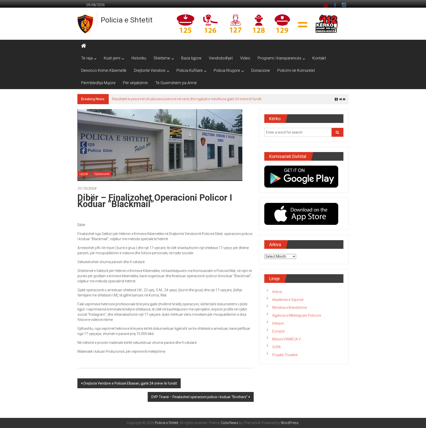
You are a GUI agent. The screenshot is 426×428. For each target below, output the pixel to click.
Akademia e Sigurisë (287, 300)
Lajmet (83, 174)
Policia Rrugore (227, 70)
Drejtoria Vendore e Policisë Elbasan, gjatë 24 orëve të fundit (130, 383)
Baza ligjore (191, 58)
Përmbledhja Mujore (98, 82)
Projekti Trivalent (285, 355)
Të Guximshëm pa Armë (176, 82)
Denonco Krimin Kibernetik (103, 70)
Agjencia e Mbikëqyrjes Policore (296, 315)
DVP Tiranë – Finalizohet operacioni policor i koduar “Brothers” (199, 397)
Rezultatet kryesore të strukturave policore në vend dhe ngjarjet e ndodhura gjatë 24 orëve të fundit (186, 99)
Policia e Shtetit (127, 20)
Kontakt (319, 58)
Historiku (138, 58)
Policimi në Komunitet (296, 70)
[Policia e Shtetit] (83, 46)
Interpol (278, 323)
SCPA (276, 347)
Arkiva (277, 292)
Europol (278, 331)
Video (245, 58)
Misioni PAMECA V (286, 339)
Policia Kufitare (190, 70)
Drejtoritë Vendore (149, 70)
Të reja (87, 58)
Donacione (260, 70)
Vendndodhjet (221, 58)
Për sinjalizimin (135, 82)
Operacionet (101, 174)
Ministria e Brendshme (289, 308)
